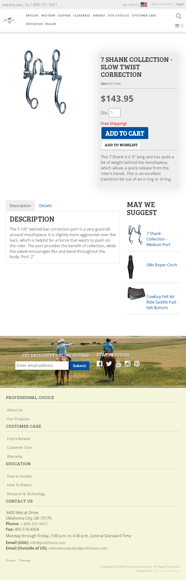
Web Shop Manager (166, 571)
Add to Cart (124, 133)
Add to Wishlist (121, 144)
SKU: (104, 84)
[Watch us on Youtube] (118, 363)
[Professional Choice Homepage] (9, 20)
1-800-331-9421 (34, 523)
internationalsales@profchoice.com (77, 548)
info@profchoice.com (48, 542)
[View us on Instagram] (128, 363)
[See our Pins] (137, 363)
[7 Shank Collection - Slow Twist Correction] (47, 84)
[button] (32, 15)
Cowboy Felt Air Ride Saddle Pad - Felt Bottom (162, 302)
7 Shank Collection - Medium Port (158, 239)
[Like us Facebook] (99, 363)
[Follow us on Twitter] (109, 363)
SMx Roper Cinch (162, 265)
